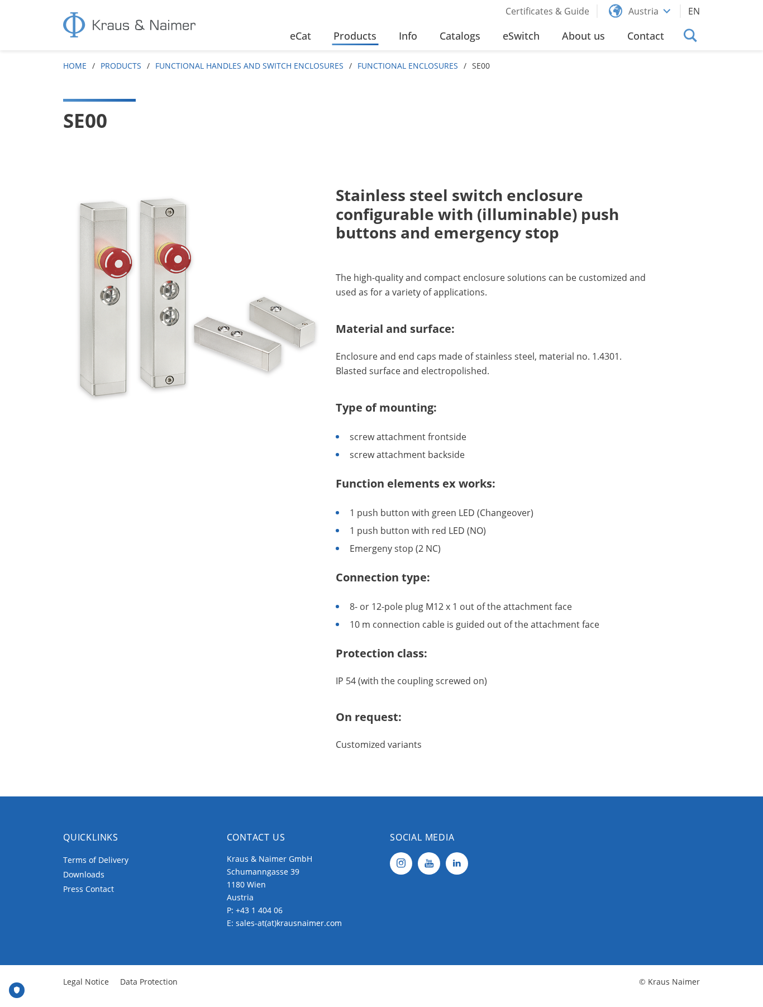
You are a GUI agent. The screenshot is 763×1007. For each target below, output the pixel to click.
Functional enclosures (407, 65)
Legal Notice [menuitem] (86, 981)
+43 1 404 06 (259, 910)
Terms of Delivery (95, 860)
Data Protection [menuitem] (149, 981)
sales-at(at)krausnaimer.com (289, 923)
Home (75, 65)
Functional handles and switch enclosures (249, 65)
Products (121, 65)
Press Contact (88, 889)
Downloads (83, 874)
